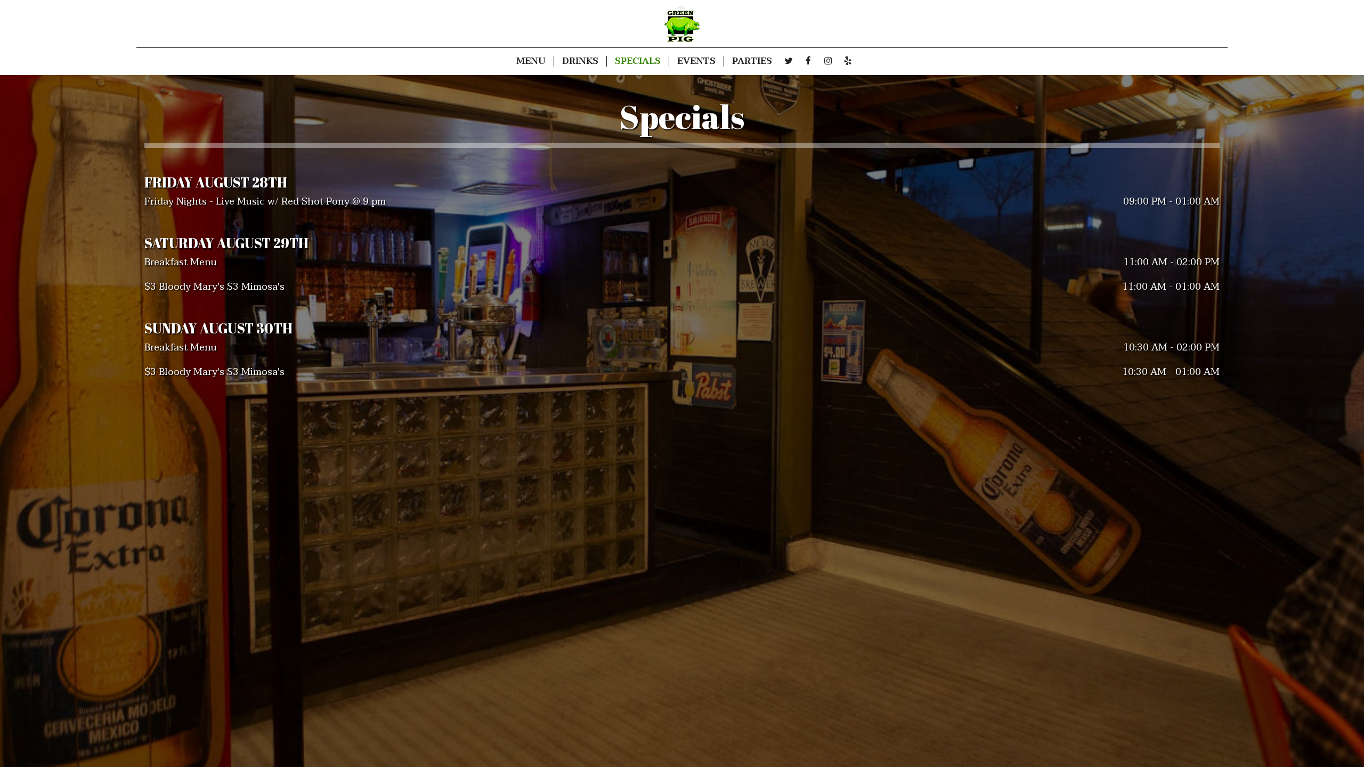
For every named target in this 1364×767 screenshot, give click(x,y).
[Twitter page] (788, 60)
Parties (752, 61)
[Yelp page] (847, 60)
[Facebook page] (808, 60)
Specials (638, 61)
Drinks (580, 61)
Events (696, 61)
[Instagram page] (828, 60)
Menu (531, 61)
